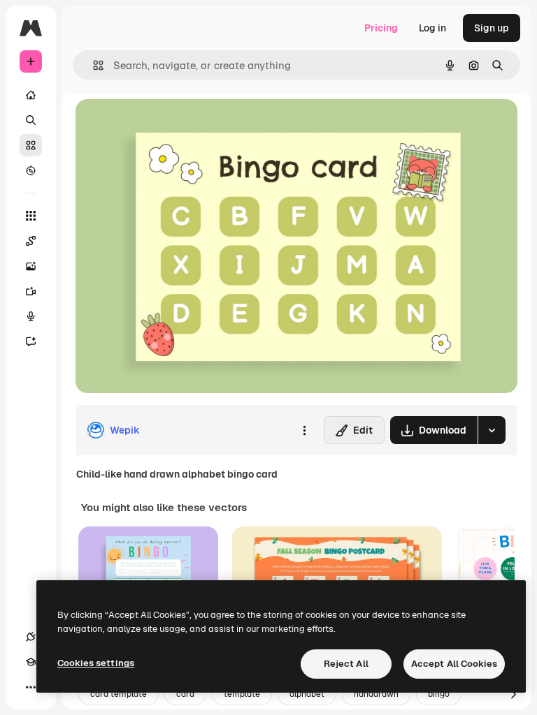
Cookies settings (95, 663)
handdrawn (376, 694)
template (242, 694)
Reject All (346, 664)
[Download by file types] (492, 430)
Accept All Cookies (454, 664)
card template (118, 694)
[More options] (304, 430)
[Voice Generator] (31, 316)
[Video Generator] (31, 291)
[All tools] (31, 216)
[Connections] (31, 637)
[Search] (31, 120)
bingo (439, 694)
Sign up (491, 28)
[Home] (31, 95)
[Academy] (31, 662)
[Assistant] (31, 341)
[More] (31, 687)
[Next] (513, 694)
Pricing (381, 28)
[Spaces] (31, 241)
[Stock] (31, 145)
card (185, 694)
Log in (432, 28)
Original (165, 125)
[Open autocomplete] (92, 65)
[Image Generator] (31, 266)
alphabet (306, 694)
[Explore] (31, 170)
